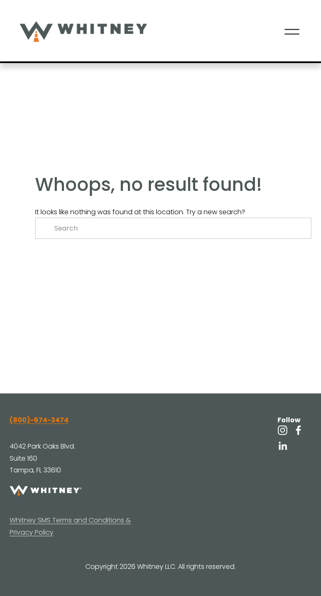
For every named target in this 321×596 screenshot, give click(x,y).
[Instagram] (283, 430)
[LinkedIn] (283, 446)
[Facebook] (298, 430)
